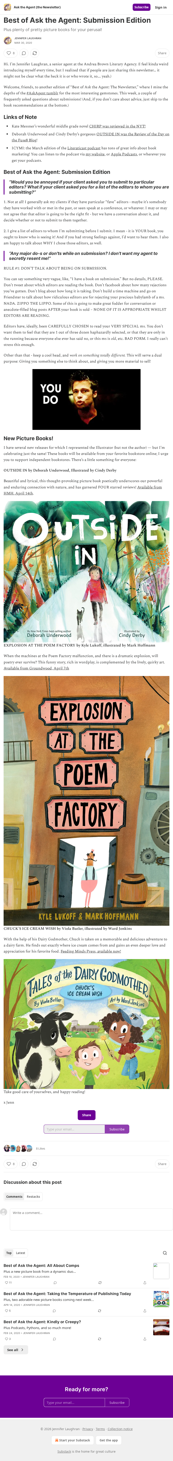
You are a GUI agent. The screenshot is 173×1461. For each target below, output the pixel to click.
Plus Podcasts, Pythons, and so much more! (37, 1327)
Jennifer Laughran (27, 38)
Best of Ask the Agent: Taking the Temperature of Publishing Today (67, 1293)
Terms (100, 1429)
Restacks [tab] (33, 1197)
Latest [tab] (20, 1253)
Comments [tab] (14, 1197)
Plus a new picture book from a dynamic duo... (40, 1271)
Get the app (109, 1440)
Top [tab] (8, 1253)
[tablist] (23, 1196)
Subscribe (141, 7)
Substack (64, 1451)
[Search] (164, 1252)
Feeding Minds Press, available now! (91, 951)
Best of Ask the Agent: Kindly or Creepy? (42, 1322)
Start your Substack (74, 1440)
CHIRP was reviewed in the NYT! (117, 126)
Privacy (87, 1429)
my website (95, 154)
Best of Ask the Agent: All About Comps (41, 1265)
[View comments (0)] (23, 53)
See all (12, 1350)
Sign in (161, 7)
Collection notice (120, 1429)
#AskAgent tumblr (42, 93)
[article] (86, 1274)
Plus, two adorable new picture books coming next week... (49, 1299)
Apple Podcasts (124, 154)
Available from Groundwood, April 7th (36, 668)
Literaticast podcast (83, 148)
